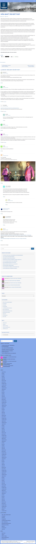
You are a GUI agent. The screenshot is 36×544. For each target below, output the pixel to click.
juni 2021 (3, 461)
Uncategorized (3, 62)
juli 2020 (3, 477)
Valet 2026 (4, 316)
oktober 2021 (4, 455)
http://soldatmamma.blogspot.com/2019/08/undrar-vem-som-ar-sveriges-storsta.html (13, 238)
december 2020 (4, 470)
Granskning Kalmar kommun (6, 520)
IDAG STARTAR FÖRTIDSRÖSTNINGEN (8, 256)
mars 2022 (3, 448)
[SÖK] (34, 1)
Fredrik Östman (6, 208)
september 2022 (4, 439)
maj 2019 (3, 497)
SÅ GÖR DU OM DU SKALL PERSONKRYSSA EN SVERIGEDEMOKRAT (13, 255)
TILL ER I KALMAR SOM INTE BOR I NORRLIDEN (9, 353)
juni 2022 (3, 444)
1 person (5, 101)
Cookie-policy (18, 542)
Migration (4, 313)
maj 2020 (3, 480)
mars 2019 (3, 500)
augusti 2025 (4, 389)
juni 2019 (3, 496)
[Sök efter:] (16, 248)
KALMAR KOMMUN (31, 66)
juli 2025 (3, 390)
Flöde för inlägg (5, 325)
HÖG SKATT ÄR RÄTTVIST (10, 14)
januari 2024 (4, 416)
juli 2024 (3, 408)
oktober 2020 (4, 473)
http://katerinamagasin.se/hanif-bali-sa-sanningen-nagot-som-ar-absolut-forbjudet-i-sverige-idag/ (16, 235)
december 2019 (4, 487)
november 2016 (4, 510)
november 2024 (4, 402)
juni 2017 (3, 509)
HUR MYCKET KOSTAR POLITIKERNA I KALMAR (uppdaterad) (12, 259)
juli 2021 (3, 460)
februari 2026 (4, 380)
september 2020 (4, 474)
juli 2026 (3, 373)
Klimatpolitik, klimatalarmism (7, 310)
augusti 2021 (4, 458)
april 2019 (3, 499)
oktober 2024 (4, 403)
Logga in (4, 324)
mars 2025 (3, 396)
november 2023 (4, 419)
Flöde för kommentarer (6, 327)
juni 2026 (3, 374)
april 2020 (3, 481)
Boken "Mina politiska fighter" (7, 302)
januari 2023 (4, 434)
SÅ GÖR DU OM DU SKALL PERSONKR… (16, 278)
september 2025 (4, 387)
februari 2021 (4, 467)
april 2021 (3, 464)
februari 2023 (4, 432)
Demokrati (4, 305)
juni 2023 (3, 426)
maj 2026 (3, 376)
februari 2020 (4, 484)
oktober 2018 (4, 507)
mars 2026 (3, 379)
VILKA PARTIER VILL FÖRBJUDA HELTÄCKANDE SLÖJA (11, 266)
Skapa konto (5, 322)
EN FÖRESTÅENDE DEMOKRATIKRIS (8, 265)
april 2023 (3, 429)
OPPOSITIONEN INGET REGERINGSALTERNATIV (10, 268)
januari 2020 (4, 486)
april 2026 (3, 377)
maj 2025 (3, 393)
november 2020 (4, 471)
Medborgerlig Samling (6, 312)
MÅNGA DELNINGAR (6, 66)
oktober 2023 (4, 421)
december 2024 (4, 400)
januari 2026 (4, 382)
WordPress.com (5, 328)
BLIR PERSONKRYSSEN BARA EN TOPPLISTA (9, 262)
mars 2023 (3, 431)
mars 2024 (3, 413)
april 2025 (3, 395)
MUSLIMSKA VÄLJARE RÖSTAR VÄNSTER (9, 258)
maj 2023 (3, 428)
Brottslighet (5, 303)
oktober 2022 (4, 438)
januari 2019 (4, 503)
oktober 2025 (4, 386)
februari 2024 (4, 415)
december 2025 (4, 383)
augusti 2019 (4, 493)
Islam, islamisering (6, 309)
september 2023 (4, 422)
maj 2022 (3, 445)
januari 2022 (4, 451)
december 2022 (4, 435)
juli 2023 (3, 425)
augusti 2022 (4, 441)
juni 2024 (3, 409)
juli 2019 (3, 494)
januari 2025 (4, 399)
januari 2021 (4, 468)
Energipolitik (5, 306)
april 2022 (3, 447)
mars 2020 (3, 483)
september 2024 (4, 405)
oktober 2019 (4, 490)
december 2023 (4, 418)
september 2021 (4, 457)
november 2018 (4, 506)
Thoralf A (7, 16)
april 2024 (3, 412)
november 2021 (4, 454)
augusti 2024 (4, 406)
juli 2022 (3, 442)
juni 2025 (3, 392)
